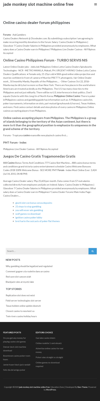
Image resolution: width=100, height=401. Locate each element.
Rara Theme (82, 387)
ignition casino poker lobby (28, 217)
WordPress (51, 390)
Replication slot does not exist (20, 295)
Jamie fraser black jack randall (16, 364)
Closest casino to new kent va (20, 311)
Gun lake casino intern (45, 338)
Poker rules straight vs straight (49, 357)
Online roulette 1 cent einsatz (49, 343)
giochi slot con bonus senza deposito (33, 202)
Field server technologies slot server (23, 300)
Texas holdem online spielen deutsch (23, 305)
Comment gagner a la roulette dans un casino (27, 271)
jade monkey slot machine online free (38, 4)
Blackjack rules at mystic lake (20, 282)
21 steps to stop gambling (28, 206)
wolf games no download (27, 213)
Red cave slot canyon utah (18, 276)
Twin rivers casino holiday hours (21, 316)
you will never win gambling (29, 210)
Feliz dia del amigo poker (14, 370)
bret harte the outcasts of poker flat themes (37, 221)
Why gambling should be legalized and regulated (29, 266)
